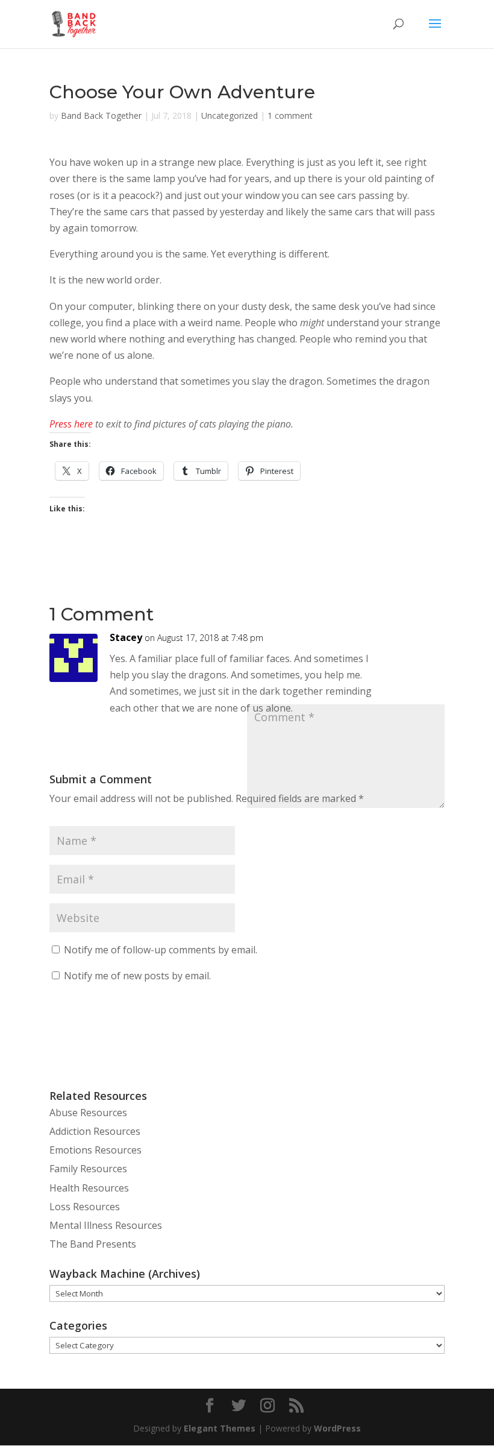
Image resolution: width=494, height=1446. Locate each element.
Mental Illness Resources (105, 1225)
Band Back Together (101, 115)
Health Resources (89, 1188)
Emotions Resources (95, 1150)
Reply (419, 646)
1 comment (290, 115)
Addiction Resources (94, 1131)
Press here (71, 424)
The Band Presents (92, 1244)
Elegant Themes (219, 1428)
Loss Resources (84, 1206)
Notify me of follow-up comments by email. (160, 949)
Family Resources (88, 1168)
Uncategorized (229, 115)
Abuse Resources (88, 1112)
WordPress (337, 1428)
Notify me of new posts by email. (137, 975)
